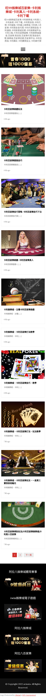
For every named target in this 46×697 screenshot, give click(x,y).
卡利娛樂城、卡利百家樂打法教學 (19, 332)
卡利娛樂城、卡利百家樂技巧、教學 (20, 383)
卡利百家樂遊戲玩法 (13, 109)
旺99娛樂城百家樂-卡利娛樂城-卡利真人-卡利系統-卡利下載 (23, 12)
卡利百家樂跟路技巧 (13, 160)
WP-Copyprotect (29, 695)
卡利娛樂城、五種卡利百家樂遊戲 (19, 309)
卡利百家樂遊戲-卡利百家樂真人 (18, 260)
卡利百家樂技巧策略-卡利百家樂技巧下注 (23, 212)
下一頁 (29, 555)
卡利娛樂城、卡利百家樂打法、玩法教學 (22, 431)
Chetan (18, 695)
